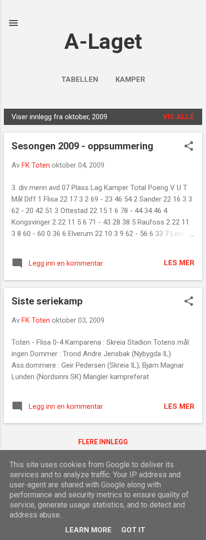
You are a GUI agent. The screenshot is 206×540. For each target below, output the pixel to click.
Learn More (88, 530)
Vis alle (179, 116)
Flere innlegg (103, 442)
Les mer (179, 263)
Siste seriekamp (46, 301)
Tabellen (79, 79)
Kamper (130, 79)
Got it (133, 530)
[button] (189, 147)
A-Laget (103, 41)
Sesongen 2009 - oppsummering (82, 146)
